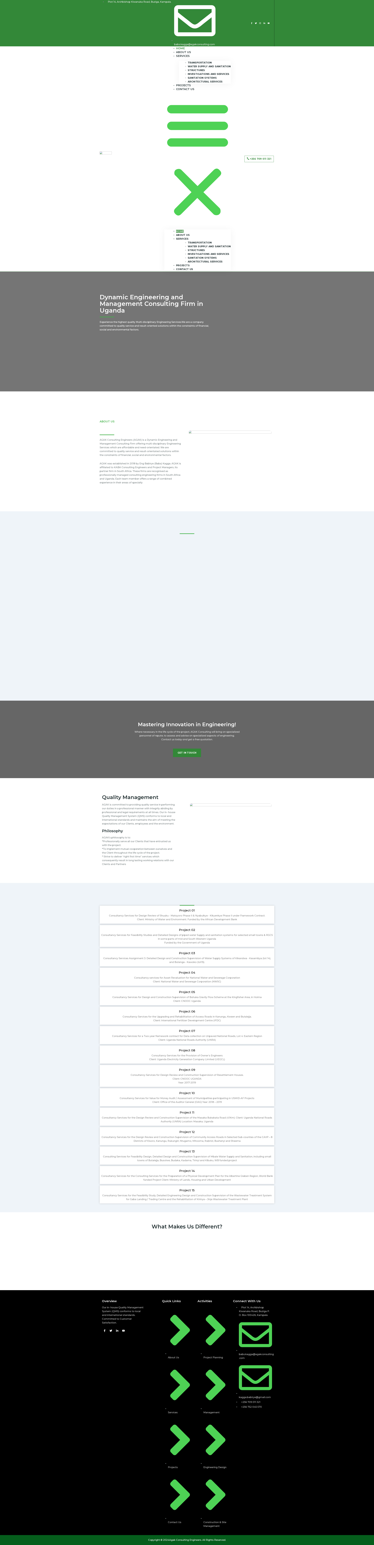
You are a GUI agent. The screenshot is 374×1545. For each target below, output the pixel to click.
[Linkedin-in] (117, 1330)
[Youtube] (123, 1330)
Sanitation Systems (202, 77)
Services (183, 56)
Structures (196, 70)
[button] (197, 159)
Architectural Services (205, 81)
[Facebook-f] (104, 1330)
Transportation (200, 62)
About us (183, 52)
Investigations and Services (208, 74)
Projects (183, 85)
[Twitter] (111, 1330)
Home (180, 48)
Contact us (185, 89)
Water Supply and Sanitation (209, 66)
